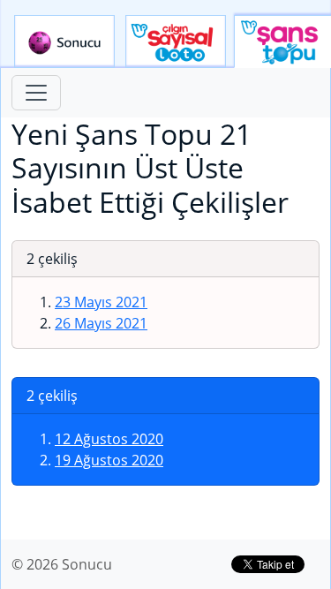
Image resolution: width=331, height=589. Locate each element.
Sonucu (64, 41)
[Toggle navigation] (36, 92)
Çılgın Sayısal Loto (175, 41)
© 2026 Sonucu (61, 564)
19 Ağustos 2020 (109, 460)
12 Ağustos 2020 (109, 439)
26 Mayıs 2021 (101, 323)
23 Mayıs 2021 (101, 302)
